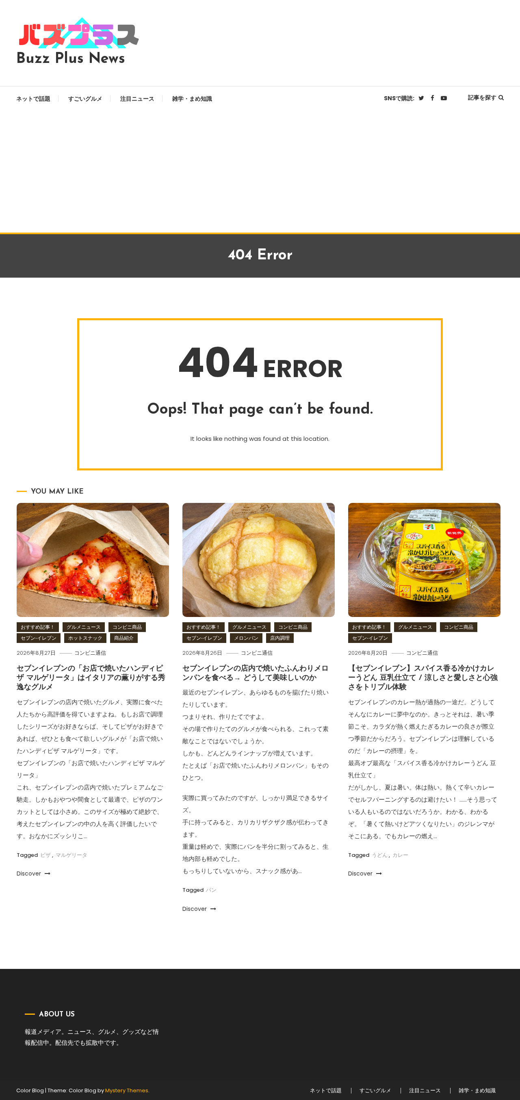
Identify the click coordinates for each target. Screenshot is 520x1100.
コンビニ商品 (127, 626)
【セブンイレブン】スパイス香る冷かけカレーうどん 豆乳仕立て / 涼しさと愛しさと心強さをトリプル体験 (423, 678)
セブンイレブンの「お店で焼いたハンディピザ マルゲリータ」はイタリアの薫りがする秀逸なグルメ (91, 678)
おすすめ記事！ (38, 626)
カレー (400, 855)
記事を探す (482, 97)
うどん (380, 855)
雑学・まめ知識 (192, 99)
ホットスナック (85, 637)
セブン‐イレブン (38, 637)
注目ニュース (137, 99)
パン (211, 890)
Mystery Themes (126, 1090)
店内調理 (280, 637)
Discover (30, 873)
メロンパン (246, 637)
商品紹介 (124, 637)
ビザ (45, 855)
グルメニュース (84, 626)
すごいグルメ (85, 99)
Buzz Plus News (70, 59)
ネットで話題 (33, 99)
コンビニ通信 (90, 653)
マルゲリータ (71, 855)
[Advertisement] (260, 172)
